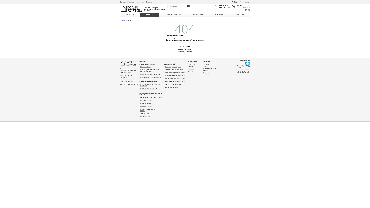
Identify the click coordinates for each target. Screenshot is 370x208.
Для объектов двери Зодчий (174, 70)
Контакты (149, 2)
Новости (190, 71)
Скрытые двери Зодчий (173, 84)
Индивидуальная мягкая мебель (151, 77)
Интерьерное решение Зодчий (175, 73)
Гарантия (131, 2)
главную (178, 40)
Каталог (149, 15)
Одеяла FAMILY (145, 103)
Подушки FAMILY (146, 106)
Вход (235, 2)
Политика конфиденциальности (210, 67)
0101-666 (244, 60)
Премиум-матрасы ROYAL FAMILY (149, 110)
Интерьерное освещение (148, 82)
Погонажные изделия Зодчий (175, 79)
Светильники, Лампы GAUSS (150, 89)
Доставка (123, 2)
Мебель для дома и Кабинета (150, 74)
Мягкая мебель (145, 67)
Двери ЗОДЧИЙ (169, 64)
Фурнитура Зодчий (171, 87)
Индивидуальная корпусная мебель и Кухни (149, 70)
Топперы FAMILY (145, 114)
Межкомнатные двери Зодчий (175, 76)
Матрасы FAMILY (146, 100)
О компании (198, 15)
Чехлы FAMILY (145, 117)
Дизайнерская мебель (147, 64)
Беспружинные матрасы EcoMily (151, 97)
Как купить (140, 2)
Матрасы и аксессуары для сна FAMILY (150, 94)
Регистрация (246, 2)
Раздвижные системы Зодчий (175, 81)
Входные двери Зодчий (173, 67)
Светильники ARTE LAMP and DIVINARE (150, 85)
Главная (130, 15)
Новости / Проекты (173, 15)
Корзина (239, 6)
